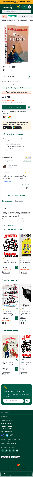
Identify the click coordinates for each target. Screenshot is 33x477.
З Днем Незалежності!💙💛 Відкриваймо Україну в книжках (16, 2)
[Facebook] (17, 450)
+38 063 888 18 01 (7, 426)
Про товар (19, 201)
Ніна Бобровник (12, 165)
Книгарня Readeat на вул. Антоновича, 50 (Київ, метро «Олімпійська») (15, 146)
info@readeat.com (7, 431)
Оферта (16, 462)
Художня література (21, 20)
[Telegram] (13, 450)
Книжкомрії (12, 16)
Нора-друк (14, 84)
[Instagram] (2, 450)
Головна (4, 20)
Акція (4, 16)
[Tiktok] (10, 450)
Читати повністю (7, 225)
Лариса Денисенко (13, 81)
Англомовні (23, 16)
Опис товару (7, 201)
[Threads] (6, 450)
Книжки (10, 20)
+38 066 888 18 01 (7, 423)
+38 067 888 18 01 (6, 429)
